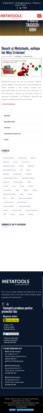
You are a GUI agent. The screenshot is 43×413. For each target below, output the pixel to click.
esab (28, 170)
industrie (6, 182)
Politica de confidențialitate (25, 410)
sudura (12, 214)
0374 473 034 (11, 361)
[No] (40, 405)
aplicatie (6, 162)
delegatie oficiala (9, 166)
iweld (29, 182)
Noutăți (7, 116)
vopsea (21, 214)
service (5, 210)
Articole (7, 128)
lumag (22, 186)
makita (30, 186)
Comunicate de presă (12, 134)
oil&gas (25, 190)
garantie (6, 174)
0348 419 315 (11, 384)
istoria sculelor (18, 182)
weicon (30, 214)
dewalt (21, 166)
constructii (25, 162)
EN (23, 8)
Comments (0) (27, 56)
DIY (21, 170)
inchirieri (28, 174)
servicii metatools (31, 210)
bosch (15, 162)
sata (4, 198)
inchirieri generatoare (10, 178)
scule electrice (22, 202)
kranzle (5, 186)
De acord (12, 410)
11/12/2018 (17, 56)
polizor (35, 190)
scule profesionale (24, 206)
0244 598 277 (9, 3)
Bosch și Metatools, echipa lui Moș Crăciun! (21, 50)
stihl (4, 214)
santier (29, 194)
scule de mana (8, 202)
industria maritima (28, 178)
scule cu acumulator (25, 198)
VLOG (6, 140)
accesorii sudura (8, 158)
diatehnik (31, 166)
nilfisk (17, 190)
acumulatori (22, 158)
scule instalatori (8, 206)
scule (12, 198)
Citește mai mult (8, 104)
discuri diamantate (9, 170)
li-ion (14, 186)
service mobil (16, 210)
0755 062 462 (11, 373)
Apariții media (9, 122)
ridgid (21, 194)
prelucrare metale (9, 194)
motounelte (7, 190)
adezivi (33, 158)
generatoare (17, 174)
